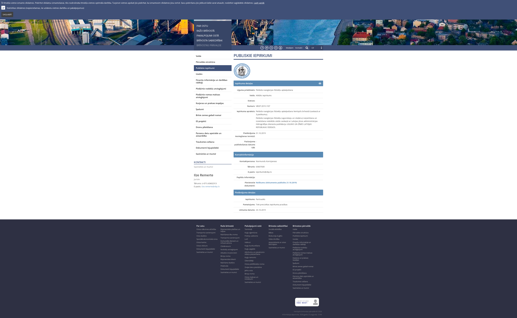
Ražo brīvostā (205, 30)
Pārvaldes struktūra (205, 62)
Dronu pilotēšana (204, 127)
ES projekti (201, 121)
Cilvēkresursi (226, 246)
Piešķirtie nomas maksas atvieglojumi (208, 96)
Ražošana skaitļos (228, 263)
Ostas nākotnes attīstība (206, 229)
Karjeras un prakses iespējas (210, 103)
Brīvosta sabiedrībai (209, 40)
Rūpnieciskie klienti (228, 259)
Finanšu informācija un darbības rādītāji (211, 81)
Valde (198, 56)
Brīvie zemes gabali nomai (208, 115)
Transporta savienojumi (205, 233)
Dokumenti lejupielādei (207, 147)
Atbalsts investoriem (229, 253)
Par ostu (202, 25)
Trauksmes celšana (205, 141)
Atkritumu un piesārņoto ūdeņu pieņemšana (255, 253)
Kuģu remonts (250, 257)
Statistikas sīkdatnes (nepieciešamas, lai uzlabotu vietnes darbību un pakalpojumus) (45, 8)
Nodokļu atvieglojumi (229, 249)
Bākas (271, 233)
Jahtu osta (249, 270)
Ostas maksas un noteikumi (251, 278)
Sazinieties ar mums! (206, 153)
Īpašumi (200, 109)
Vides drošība (274, 239)
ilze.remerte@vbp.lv (211, 186)
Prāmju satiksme (251, 236)
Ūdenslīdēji (249, 261)
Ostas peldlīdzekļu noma (254, 264)
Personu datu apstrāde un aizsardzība (208, 134)
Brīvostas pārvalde (209, 45)
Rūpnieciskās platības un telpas (230, 230)
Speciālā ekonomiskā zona (206, 239)
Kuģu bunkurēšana (252, 246)
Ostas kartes (201, 242)
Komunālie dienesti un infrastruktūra (229, 242)
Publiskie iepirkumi (205, 68)
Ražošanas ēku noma (229, 234)
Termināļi (248, 229)
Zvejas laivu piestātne (253, 267)
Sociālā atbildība (275, 229)
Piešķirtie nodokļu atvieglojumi (211, 88)
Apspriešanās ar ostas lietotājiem (277, 243)
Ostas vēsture (201, 246)
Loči (246, 239)
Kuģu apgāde (250, 249)
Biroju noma (225, 256)
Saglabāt (7, 14)
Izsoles (199, 74)
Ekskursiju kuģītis (275, 236)
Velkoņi (248, 242)
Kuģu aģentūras (251, 233)
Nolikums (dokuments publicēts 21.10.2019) (276, 182)
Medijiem (289, 48)
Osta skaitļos (201, 236)
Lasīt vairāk (259, 2)
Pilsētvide (224, 266)
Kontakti (298, 48)
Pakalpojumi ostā (208, 35)
